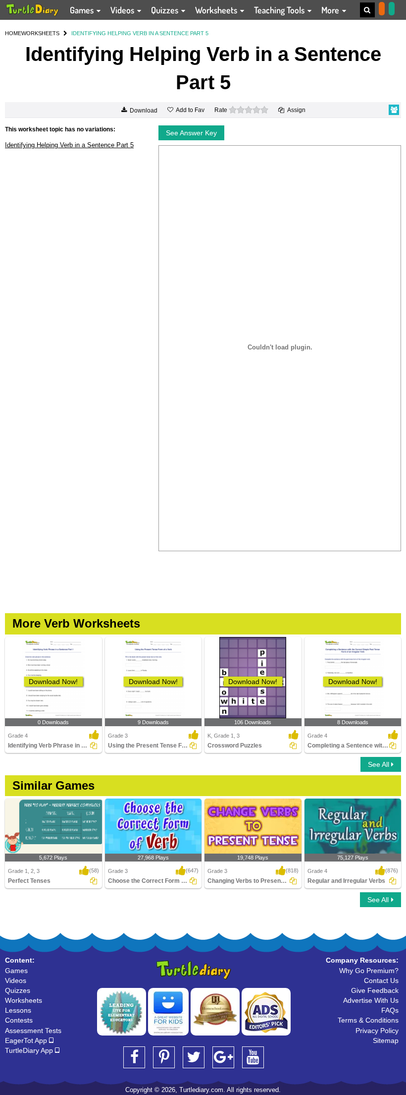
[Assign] (93, 745)
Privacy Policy (377, 1031)
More (331, 9)
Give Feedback (375, 990)
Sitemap (386, 1040)
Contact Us (381, 980)
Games (83, 9)
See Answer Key (191, 133)
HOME (13, 33)
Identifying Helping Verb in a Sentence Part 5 (69, 145)
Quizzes (165, 9)
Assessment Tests (33, 1031)
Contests (19, 1020)
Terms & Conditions (368, 1020)
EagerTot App (27, 1040)
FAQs (390, 1010)
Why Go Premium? (369, 971)
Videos (123, 9)
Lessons (18, 1010)
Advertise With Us (371, 1000)
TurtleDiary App (30, 1050)
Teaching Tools (280, 9)
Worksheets (217, 9)
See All (379, 764)
